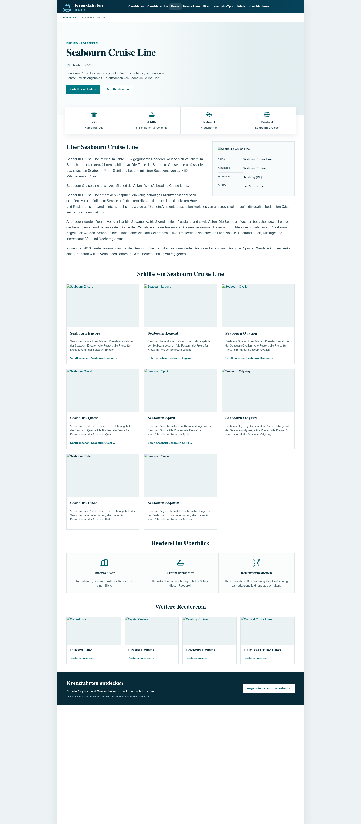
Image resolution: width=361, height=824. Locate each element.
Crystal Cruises (141, 650)
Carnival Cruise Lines (262, 650)
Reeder (175, 6)
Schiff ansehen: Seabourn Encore (93, 358)
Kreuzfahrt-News (259, 6)
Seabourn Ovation (241, 333)
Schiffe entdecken (83, 89)
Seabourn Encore (85, 333)
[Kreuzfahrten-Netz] (92, 7)
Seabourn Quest (84, 418)
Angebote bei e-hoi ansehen (268, 688)
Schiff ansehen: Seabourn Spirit (170, 442)
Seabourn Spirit (161, 418)
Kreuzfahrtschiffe (157, 6)
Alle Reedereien (118, 89)
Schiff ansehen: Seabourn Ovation (249, 358)
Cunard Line (81, 650)
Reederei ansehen (83, 658)
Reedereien (70, 17)
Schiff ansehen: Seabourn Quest (93, 442)
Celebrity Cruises (200, 650)
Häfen (206, 6)
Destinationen (191, 6)
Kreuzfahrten (136, 6)
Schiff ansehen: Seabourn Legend (171, 358)
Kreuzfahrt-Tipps (224, 6)
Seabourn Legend (163, 333)
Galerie (241, 6)
